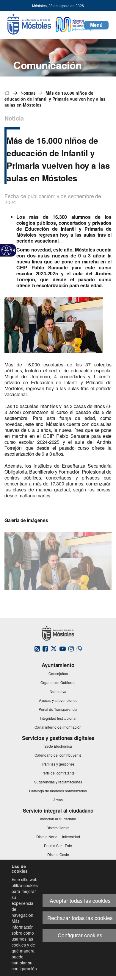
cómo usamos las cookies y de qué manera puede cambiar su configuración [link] (24, 951)
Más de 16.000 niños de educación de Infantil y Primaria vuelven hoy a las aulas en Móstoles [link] (55, 99)
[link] (6, 250)
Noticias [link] (28, 93)
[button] (96, 25)
